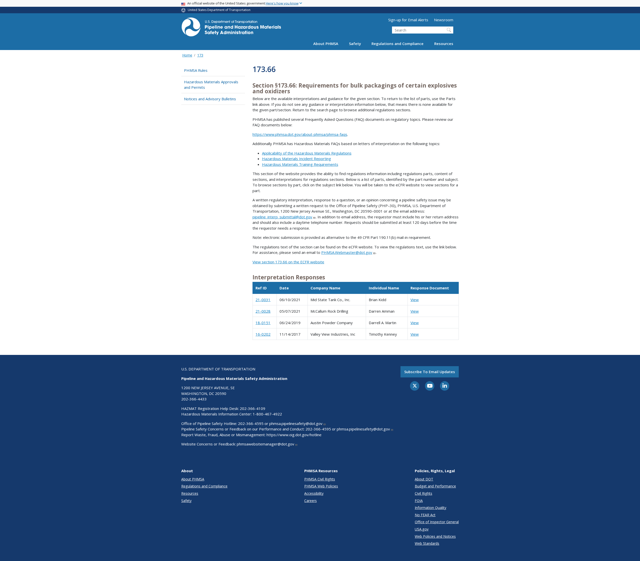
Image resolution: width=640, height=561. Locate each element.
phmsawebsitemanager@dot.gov (265, 443)
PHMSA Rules (196, 70)
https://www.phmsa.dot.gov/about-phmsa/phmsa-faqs (299, 134)
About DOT (424, 479)
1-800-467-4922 (267, 413)
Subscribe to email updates (429, 371)
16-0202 (263, 334)
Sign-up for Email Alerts (408, 19)
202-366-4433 (194, 398)
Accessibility (314, 493)
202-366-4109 (252, 408)
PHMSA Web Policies (321, 486)
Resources (443, 43)
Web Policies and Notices (435, 536)
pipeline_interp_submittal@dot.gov (282, 216)
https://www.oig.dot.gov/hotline (294, 434)
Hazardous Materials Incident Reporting (296, 158)
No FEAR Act (425, 514)
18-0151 (263, 322)
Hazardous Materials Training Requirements (300, 164)
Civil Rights (423, 493)
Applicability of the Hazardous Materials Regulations (307, 153)
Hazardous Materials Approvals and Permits (211, 84)
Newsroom (443, 19)
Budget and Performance (435, 486)
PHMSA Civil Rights (319, 479)
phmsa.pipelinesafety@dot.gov (295, 423)
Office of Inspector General (437, 521)
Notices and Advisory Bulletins (210, 98)
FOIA (419, 500)
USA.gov (421, 529)
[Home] (231, 28)
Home (187, 55)
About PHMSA (325, 43)
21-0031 (263, 299)
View (414, 299)
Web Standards (427, 543)
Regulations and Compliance (398, 43)
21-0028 (263, 311)
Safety (355, 43)
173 (200, 55)
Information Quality (430, 507)
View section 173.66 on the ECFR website (288, 261)
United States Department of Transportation (219, 10)
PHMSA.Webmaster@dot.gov (346, 252)
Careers (310, 500)
